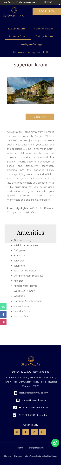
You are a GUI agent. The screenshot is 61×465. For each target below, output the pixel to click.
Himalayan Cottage (30, 44)
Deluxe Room (44, 36)
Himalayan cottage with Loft (30, 52)
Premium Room (43, 28)
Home (20, 448)
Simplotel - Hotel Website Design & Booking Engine (35, 456)
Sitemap (7, 456)
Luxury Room (16, 28)
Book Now (46, 11)
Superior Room (17, 36)
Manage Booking (35, 448)
